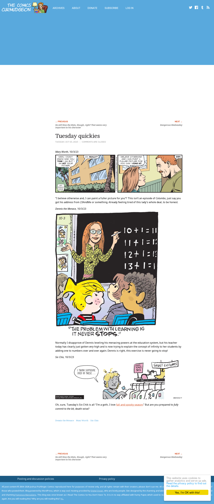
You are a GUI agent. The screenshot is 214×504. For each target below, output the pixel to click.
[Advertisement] (57, 39)
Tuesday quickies (77, 135)
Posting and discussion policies (35, 479)
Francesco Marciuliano (25, 494)
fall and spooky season (129, 404)
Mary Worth (82, 420)
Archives (59, 8)
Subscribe (111, 8)
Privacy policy (107, 479)
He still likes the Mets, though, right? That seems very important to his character (81, 126)
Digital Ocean (97, 490)
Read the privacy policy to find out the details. (186, 484)
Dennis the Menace (64, 420)
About (76, 8)
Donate (92, 8)
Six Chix (94, 420)
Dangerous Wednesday (171, 125)
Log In (129, 8)
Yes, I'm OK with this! (187, 492)
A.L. (62, 498)
